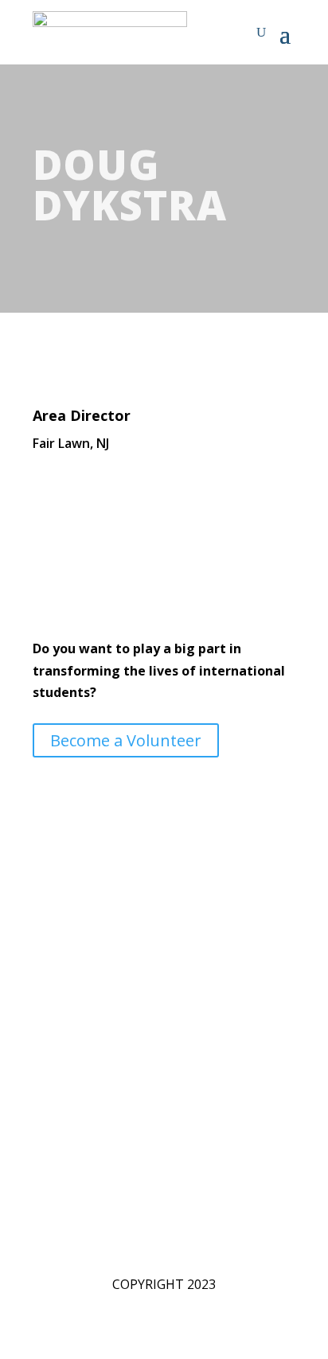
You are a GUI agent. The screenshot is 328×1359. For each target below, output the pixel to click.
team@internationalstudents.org (130, 935)
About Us (60, 1025)
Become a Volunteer (125, 740)
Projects (57, 1068)
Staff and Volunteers (94, 1046)
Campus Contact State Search (121, 1089)
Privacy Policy (72, 1111)
